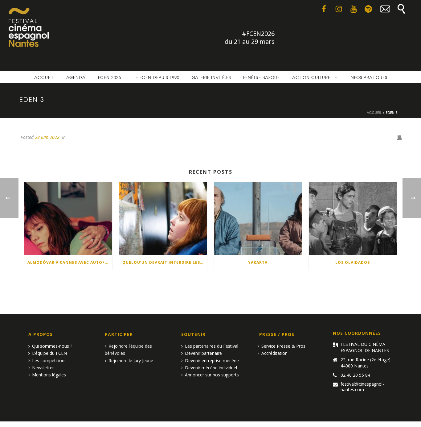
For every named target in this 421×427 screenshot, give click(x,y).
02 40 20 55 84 (355, 375)
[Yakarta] (258, 218)
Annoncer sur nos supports (212, 375)
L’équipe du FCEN (49, 353)
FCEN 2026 (109, 77)
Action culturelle (314, 77)
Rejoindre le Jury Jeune (130, 360)
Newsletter (43, 368)
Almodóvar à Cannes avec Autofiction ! (69, 262)
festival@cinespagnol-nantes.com (362, 386)
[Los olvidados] (353, 218)
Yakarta (258, 262)
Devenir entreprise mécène (212, 360)
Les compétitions (49, 360)
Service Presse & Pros (283, 346)
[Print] (399, 137)
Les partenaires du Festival (211, 346)
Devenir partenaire (203, 353)
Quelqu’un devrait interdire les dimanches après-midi (164, 262)
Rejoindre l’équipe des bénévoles (128, 349)
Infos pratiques (368, 77)
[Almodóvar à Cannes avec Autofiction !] (68, 218)
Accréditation (274, 353)
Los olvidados (352, 262)
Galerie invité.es (211, 77)
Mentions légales (49, 375)
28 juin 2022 (47, 137)
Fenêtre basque (261, 77)
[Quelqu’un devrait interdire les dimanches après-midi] (163, 218)
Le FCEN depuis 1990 (156, 77)
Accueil (44, 77)
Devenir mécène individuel (211, 368)
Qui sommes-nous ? (52, 346)
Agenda (76, 77)
